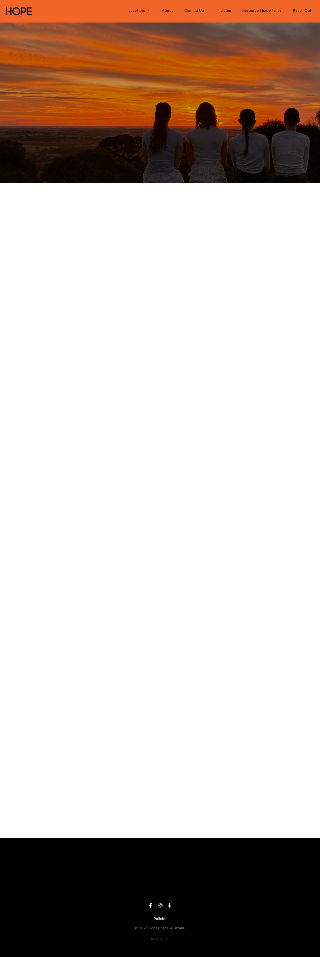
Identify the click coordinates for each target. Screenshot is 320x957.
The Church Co (160, 939)
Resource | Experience (262, 10)
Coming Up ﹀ (196, 10)
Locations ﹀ (139, 10)
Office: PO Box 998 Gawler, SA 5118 (160, 890)
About (167, 10)
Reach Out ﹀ (304, 10)
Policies (160, 918)
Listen (225, 10)
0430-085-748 (70, 890)
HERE (130, 393)
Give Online (249, 890)
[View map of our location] (160, 864)
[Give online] (249, 864)
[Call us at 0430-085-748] (70, 864)
